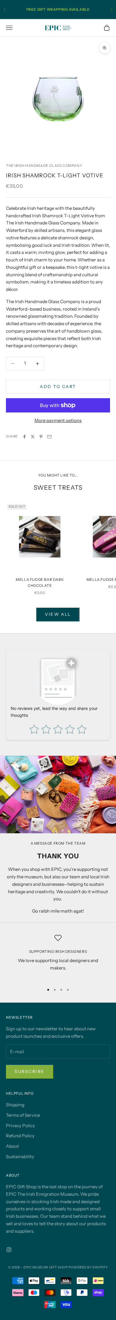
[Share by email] (49, 436)
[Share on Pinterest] (41, 436)
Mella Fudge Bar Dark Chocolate (40, 582)
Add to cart (58, 386)
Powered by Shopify (88, 1267)
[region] (58, 956)
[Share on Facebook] (24, 436)
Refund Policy (20, 1135)
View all (58, 614)
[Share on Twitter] (32, 436)
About (12, 1146)
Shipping (15, 1105)
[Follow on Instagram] (9, 1250)
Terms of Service (23, 1115)
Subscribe (30, 1071)
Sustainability (20, 1156)
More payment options (58, 420)
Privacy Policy (20, 1125)
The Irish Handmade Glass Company (44, 165)
